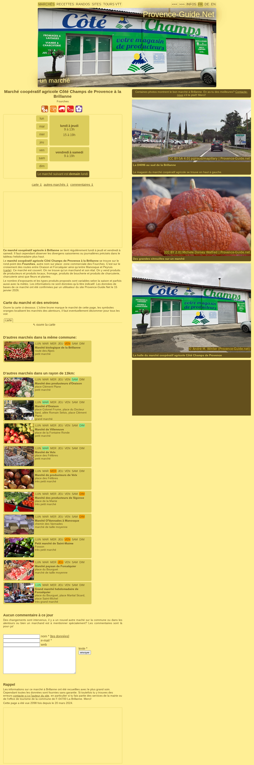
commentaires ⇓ (81, 184)
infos (191, 4)
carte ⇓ (37, 184)
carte (7, 270)
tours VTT (112, 4)
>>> (182, 4)
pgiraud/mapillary (156, 154)
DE (207, 4)
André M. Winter (183, 344)
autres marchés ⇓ (56, 184)
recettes (65, 4)
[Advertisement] (62, 219)
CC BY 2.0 (196, 248)
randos (83, 4)
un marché (55, 80)
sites (96, 4)
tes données (59, 636)
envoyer (84, 652)
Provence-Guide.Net (178, 14)
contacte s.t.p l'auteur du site (31, 695)
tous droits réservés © (154, 344)
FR (200, 4)
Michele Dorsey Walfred (159, 248)
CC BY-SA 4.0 (191, 154)
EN (213, 4)
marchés (46, 4)
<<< (174, 4)
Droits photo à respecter (52, 20)
